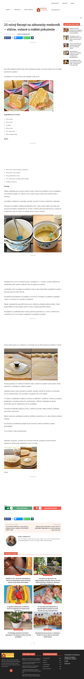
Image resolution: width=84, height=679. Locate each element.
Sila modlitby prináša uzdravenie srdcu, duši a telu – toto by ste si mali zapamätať (31, 675)
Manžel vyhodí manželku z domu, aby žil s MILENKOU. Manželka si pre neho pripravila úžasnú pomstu (47, 528)
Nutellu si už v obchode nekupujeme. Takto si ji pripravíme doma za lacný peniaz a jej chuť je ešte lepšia (18, 580)
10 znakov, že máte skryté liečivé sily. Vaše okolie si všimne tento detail (31, 663)
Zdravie (18, 603)
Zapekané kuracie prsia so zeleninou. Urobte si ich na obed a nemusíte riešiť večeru (47, 635)
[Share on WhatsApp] (26, 37)
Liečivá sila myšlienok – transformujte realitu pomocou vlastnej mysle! (30, 666)
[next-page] (34, 643)
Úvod (5, 21)
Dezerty (14, 21)
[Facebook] (11, 670)
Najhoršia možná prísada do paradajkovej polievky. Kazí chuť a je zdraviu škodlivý (31, 659)
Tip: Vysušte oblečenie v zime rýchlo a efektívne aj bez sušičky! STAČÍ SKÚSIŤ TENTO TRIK (17, 528)
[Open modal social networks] (32, 37)
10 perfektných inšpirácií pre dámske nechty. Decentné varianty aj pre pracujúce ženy (75, 54)
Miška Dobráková (23, 34)
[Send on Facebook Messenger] (18, 37)
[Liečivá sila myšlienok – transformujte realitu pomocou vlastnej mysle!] (66, 45)
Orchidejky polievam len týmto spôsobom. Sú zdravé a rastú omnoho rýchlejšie (18, 635)
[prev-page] (31, 643)
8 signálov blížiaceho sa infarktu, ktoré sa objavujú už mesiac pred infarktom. (18, 608)
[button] (80, 17)
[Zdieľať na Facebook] (7, 37)
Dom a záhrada (48, 575)
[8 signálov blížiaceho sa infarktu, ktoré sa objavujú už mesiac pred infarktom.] (18, 594)
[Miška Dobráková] (11, 541)
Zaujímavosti (47, 603)
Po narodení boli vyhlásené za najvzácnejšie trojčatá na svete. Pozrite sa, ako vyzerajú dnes (47, 608)
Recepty (9, 21)
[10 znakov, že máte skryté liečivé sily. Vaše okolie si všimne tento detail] (66, 37)
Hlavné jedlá (47, 629)
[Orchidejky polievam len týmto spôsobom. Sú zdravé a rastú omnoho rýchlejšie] (18, 621)
